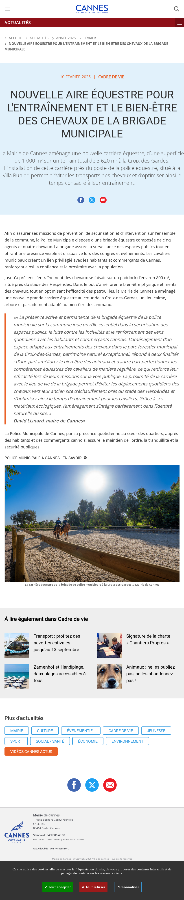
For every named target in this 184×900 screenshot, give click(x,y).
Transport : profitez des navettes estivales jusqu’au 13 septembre (57, 643)
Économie (88, 741)
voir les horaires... (60, 848)
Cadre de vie (121, 731)
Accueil (15, 38)
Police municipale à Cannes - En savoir (42, 458)
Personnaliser (128, 887)
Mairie (16, 731)
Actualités (17, 23)
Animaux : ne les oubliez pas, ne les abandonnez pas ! (150, 674)
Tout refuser (94, 887)
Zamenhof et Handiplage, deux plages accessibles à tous (60, 674)
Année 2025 (66, 38)
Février (89, 38)
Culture (45, 731)
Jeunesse (156, 731)
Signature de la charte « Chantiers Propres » (148, 639)
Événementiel (81, 731)
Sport (16, 741)
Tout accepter (59, 887)
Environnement (127, 741)
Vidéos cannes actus (31, 751)
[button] (103, 200)
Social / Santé (50, 741)
